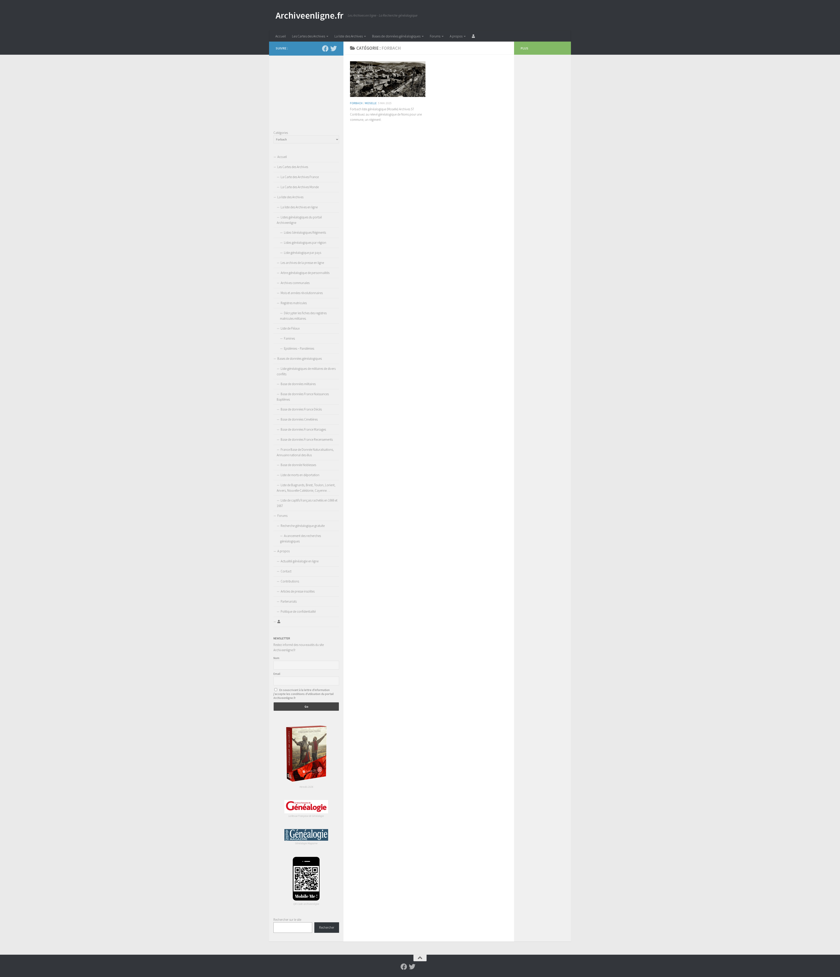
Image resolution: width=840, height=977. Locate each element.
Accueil (280, 36)
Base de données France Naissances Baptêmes (303, 397)
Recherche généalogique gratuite (303, 526)
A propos (456, 36)
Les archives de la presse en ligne (302, 263)
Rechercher (326, 927)
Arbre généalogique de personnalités (305, 273)
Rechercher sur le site (287, 919)
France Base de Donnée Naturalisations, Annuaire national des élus (305, 452)
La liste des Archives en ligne (299, 207)
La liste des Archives (348, 36)
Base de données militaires (298, 384)
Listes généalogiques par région (305, 242)
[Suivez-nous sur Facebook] (325, 48)
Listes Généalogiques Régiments (305, 232)
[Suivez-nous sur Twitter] (333, 48)
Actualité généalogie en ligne (299, 561)
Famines (289, 338)
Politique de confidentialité (298, 611)
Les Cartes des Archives (308, 36)
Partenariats (289, 601)
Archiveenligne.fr (309, 15)
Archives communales (295, 283)
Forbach (356, 103)
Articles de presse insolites (298, 591)
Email (276, 674)
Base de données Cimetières (299, 419)
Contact (286, 571)
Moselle (371, 103)
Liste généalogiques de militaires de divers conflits (306, 371)
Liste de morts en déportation (300, 475)
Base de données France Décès (301, 409)
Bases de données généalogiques (396, 36)
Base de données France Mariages (303, 429)
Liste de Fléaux (290, 328)
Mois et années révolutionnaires (302, 293)
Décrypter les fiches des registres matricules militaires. (303, 316)
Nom (276, 658)
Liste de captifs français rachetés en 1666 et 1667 (307, 503)
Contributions (290, 581)
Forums (435, 36)
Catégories (280, 133)
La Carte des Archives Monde (300, 187)
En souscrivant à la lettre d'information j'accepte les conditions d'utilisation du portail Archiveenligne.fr (303, 694)
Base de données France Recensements (307, 439)
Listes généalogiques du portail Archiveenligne (299, 220)
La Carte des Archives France (300, 177)
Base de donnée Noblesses (298, 465)
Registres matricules (294, 303)
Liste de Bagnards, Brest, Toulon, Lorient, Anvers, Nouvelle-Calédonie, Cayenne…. (306, 488)
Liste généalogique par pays (302, 253)
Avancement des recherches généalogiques (300, 538)
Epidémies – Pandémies (299, 348)
